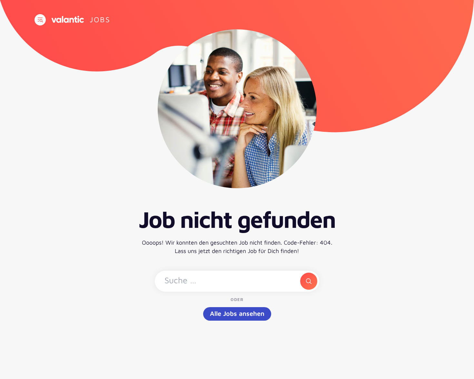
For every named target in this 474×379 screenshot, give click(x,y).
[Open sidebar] (40, 19)
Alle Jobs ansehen (237, 313)
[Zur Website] (67, 19)
